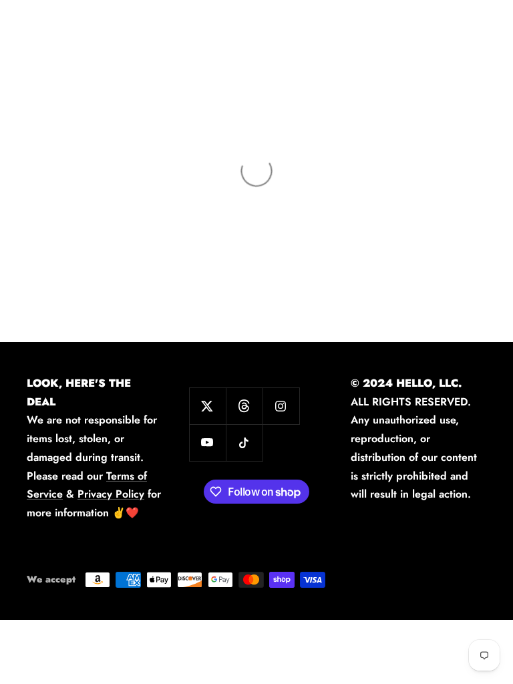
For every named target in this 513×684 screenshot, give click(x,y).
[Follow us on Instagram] (281, 405)
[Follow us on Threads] (244, 405)
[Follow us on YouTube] (207, 442)
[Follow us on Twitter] (207, 405)
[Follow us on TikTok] (244, 442)
